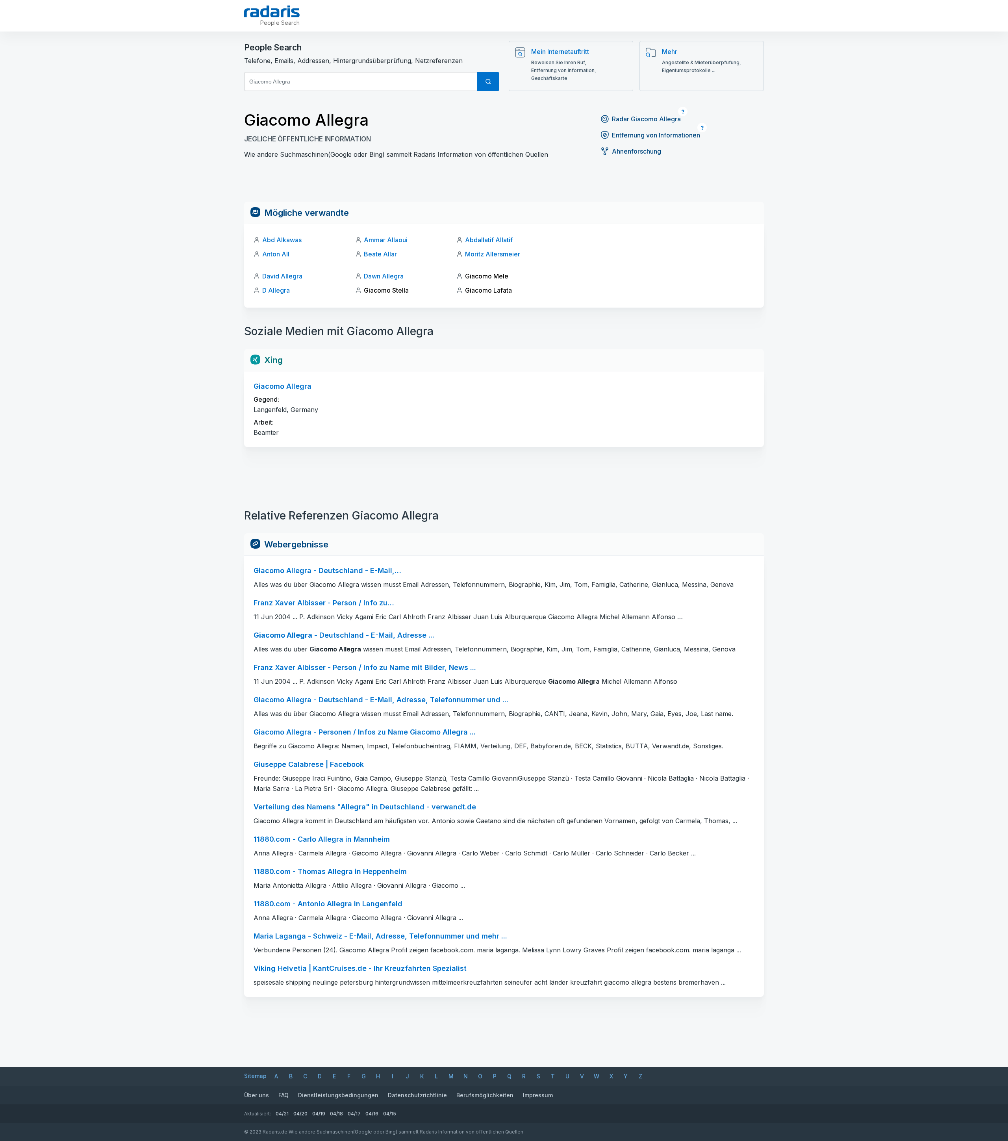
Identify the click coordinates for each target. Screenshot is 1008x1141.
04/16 (371, 1114)
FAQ (283, 1095)
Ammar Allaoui (386, 240)
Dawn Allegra (384, 276)
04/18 (336, 1114)
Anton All (275, 254)
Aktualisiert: (257, 1114)
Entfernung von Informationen (656, 135)
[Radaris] (272, 11)
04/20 (300, 1114)
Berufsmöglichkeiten (484, 1095)
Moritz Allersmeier (492, 254)
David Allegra (282, 276)
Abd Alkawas (282, 240)
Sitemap (255, 1075)
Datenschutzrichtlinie (417, 1095)
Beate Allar (380, 254)
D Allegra (276, 290)
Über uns (256, 1095)
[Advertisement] (504, 184)
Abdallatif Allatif (489, 240)
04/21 (282, 1114)
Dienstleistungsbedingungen (338, 1095)
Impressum (538, 1095)
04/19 (318, 1114)
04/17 (354, 1114)
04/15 (389, 1114)
